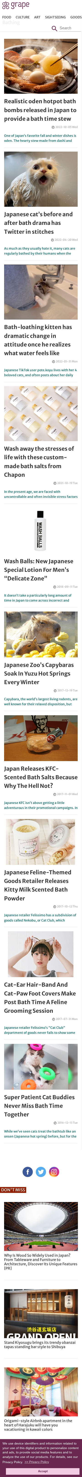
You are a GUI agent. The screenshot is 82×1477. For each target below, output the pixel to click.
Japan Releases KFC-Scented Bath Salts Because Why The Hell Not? (41, 777)
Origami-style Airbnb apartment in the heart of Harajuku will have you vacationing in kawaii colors (38, 1425)
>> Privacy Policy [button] (37, 1462)
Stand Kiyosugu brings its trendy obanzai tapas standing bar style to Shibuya (40, 1344)
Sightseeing (55, 17)
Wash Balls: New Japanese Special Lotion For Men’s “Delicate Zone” (38, 570)
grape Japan (16, 7)
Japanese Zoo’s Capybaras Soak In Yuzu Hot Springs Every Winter (39, 673)
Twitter (41, 1172)
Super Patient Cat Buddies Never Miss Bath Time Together (39, 1106)
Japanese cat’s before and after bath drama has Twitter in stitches (38, 223)
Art (37, 17)
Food (6, 17)
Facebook (28, 1172)
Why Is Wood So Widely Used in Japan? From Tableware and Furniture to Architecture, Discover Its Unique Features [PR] (40, 1262)
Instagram (54, 1172)
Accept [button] (43, 1471)
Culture (23, 17)
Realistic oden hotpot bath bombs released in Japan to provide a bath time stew (40, 110)
